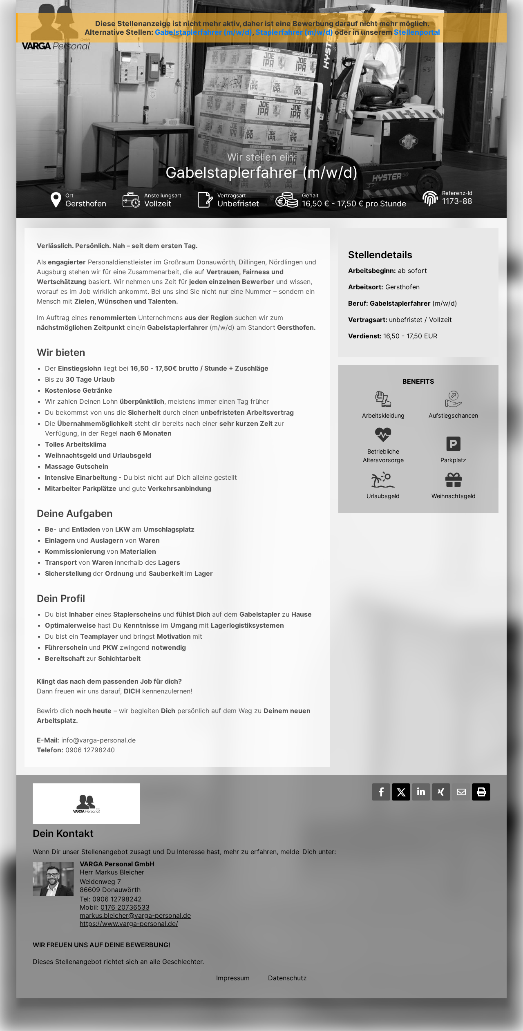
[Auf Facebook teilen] (381, 792)
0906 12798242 (117, 899)
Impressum (233, 978)
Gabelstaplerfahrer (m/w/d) (203, 32)
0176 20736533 (125, 907)
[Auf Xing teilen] (441, 792)
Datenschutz (287, 978)
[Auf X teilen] (401, 792)
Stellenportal (417, 32)
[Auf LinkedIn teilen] (421, 792)
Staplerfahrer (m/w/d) (294, 32)
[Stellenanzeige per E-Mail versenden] (461, 792)
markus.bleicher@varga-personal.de (135, 915)
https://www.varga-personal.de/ (129, 923)
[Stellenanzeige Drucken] (481, 792)
